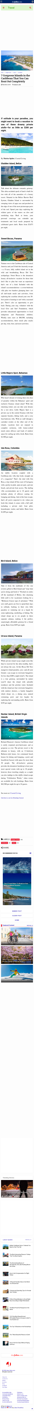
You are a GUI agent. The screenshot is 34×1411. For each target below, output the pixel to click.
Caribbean (20, 72)
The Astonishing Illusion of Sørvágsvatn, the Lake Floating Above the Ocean (20, 1264)
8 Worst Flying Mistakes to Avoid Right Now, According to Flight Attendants (20, 1299)
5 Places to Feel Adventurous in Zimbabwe (17, 1191)
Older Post (17, 915)
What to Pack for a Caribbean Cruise (16, 869)
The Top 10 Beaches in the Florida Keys (20, 1326)
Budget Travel (8, 72)
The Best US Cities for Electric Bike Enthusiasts (16, 943)
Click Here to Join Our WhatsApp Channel (12, 798)
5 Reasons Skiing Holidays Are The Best (14, 980)
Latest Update (8, 1240)
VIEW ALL (28, 1239)
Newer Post (17, 911)
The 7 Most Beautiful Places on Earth (20, 1334)
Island (14, 72)
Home (2, 72)
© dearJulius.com (8, 1370)
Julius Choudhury (18, 1407)
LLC (9, 1406)
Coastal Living (15, 793)
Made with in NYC (6, 1407)
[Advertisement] (17, 30)
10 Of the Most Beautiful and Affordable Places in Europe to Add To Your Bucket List (20, 1318)
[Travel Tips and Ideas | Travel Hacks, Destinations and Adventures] (11, 8)
